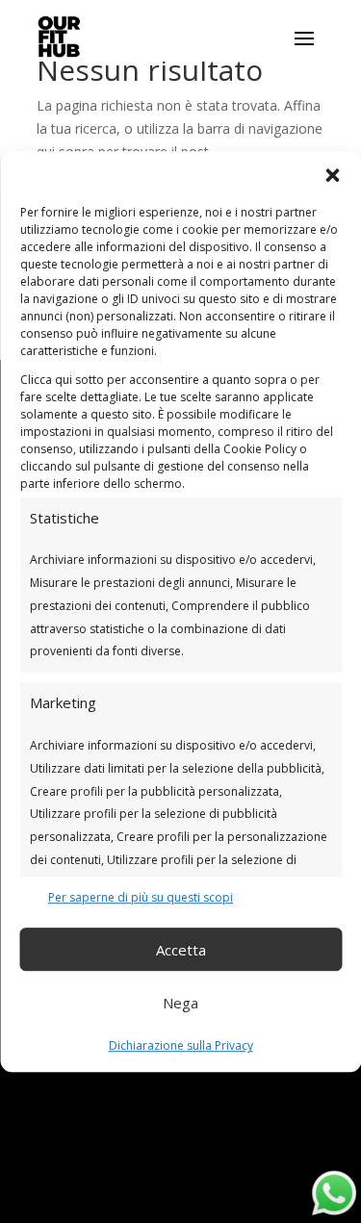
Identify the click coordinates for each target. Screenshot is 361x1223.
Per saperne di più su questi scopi (140, 897)
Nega (180, 1002)
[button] (332, 175)
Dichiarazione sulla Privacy (181, 1046)
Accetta (181, 949)
